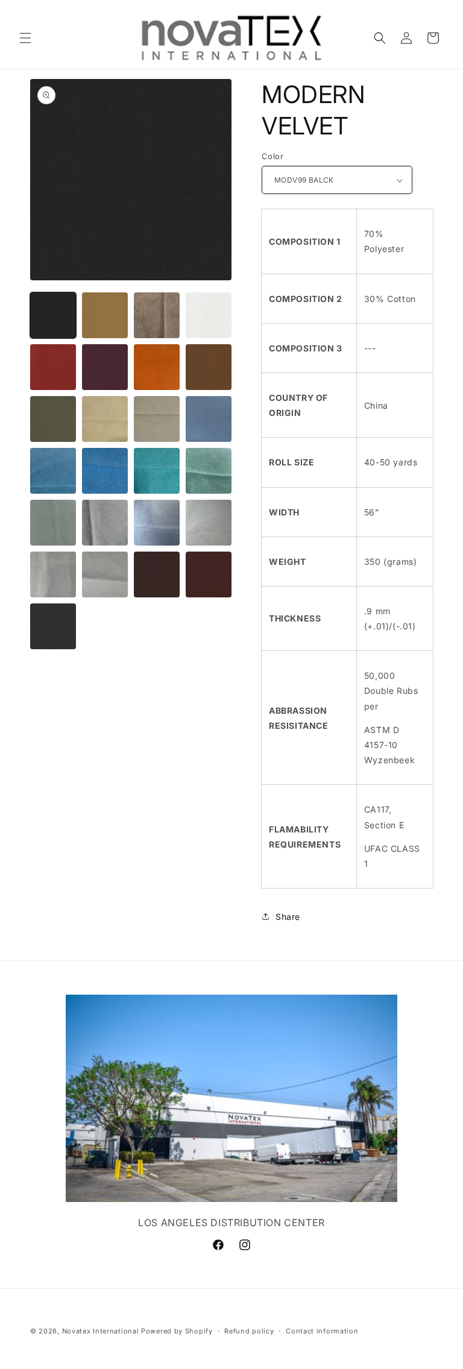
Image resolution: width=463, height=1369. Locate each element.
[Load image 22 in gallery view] (105, 574)
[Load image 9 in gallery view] (53, 419)
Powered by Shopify (177, 1331)
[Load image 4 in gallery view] (209, 315)
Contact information (322, 1331)
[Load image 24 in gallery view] (209, 574)
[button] (25, 38)
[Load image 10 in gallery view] (105, 419)
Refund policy (249, 1331)
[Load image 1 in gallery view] (53, 315)
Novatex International (101, 1331)
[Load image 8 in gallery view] (209, 367)
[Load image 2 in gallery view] (105, 315)
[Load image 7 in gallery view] (157, 367)
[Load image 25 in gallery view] (53, 626)
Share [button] (288, 916)
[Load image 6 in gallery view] (105, 367)
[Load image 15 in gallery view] (157, 471)
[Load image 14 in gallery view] (105, 471)
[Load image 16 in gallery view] (209, 471)
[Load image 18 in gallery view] (105, 523)
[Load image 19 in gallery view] (157, 523)
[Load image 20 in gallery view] (209, 523)
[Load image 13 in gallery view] (53, 471)
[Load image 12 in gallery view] (209, 419)
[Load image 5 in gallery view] (53, 367)
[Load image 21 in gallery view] (53, 574)
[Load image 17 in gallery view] (53, 523)
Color (272, 156)
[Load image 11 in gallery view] (157, 419)
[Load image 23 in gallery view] (157, 574)
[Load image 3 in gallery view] (157, 315)
